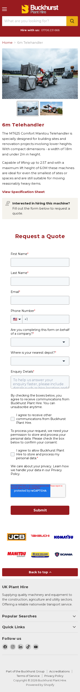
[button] (27, 108)
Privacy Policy (53, 676)
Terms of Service (28, 676)
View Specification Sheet (23, 192)
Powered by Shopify (40, 684)
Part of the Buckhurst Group (25, 671)
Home (7, 42)
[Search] (72, 21)
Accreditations (59, 671)
